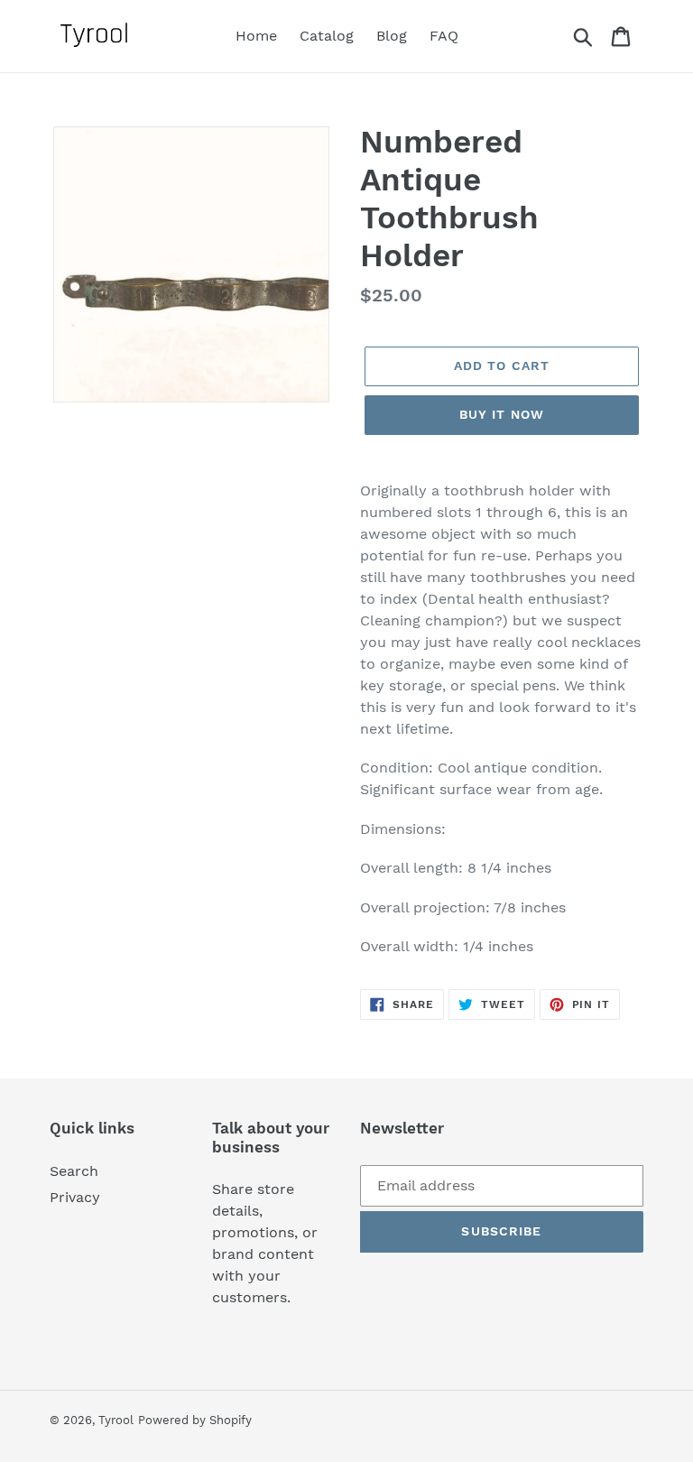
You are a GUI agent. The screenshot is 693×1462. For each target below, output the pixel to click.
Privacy (75, 1197)
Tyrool (116, 1420)
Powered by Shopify (195, 1420)
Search (74, 1171)
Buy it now (501, 414)
